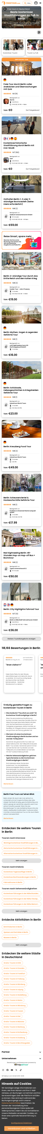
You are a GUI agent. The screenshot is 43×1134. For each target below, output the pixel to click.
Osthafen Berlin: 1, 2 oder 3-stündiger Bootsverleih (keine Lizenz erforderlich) (19, 201)
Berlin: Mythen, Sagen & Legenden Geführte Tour (21, 333)
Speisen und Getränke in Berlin (16, 932)
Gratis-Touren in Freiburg (14, 979)
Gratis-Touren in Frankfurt (14, 973)
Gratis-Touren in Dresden (14, 968)
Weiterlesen (8, 784)
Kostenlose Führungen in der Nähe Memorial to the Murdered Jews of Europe (22, 904)
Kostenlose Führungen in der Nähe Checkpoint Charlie (22, 899)
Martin (12, 100)
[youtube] (12, 1070)
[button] (13, 47)
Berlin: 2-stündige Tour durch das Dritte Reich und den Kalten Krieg (21, 277)
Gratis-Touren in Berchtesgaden (17, 1043)
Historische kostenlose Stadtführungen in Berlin (22, 848)
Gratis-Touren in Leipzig (13, 989)
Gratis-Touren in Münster (14, 1021)
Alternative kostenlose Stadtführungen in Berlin (22, 853)
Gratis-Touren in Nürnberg (14, 984)
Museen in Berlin (10, 937)
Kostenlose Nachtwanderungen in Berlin (20, 877)
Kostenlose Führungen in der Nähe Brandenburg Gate (22, 893)
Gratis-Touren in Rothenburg (15, 1032)
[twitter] (16, 1070)
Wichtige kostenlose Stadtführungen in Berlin (22, 843)
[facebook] (7, 1070)
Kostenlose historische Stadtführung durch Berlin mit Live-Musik (19, 145)
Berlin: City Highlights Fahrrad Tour (21, 609)
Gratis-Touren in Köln (12, 963)
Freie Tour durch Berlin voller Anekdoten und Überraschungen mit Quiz (20, 86)
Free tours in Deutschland (18, 9)
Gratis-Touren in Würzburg (14, 1005)
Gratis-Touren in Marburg (14, 1027)
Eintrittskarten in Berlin (13, 927)
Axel (11, 158)
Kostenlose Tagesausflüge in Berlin (18, 872)
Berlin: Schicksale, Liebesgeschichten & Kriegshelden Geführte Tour (21, 390)
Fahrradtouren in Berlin (13, 882)
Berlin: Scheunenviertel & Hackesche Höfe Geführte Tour (19, 498)
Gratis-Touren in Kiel (12, 1016)
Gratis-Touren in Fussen (13, 1011)
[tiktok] (20, 1070)
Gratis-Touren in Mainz (13, 1000)
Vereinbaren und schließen (21, 1128)
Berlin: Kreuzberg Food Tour (17, 446)
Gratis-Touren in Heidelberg (15, 995)
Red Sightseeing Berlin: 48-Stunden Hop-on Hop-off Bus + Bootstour (19, 555)
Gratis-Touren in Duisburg (14, 1038)
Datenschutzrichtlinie (11, 1103)
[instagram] (3, 1070)
